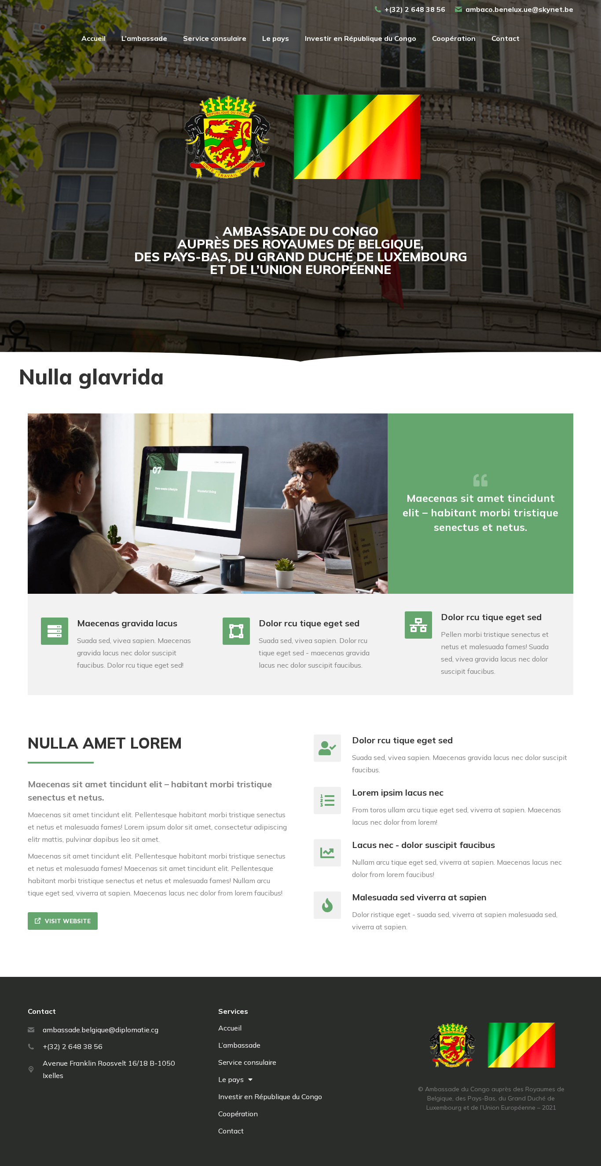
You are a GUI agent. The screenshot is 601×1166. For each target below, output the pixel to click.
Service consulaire (247, 1062)
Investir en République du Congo (270, 1096)
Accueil (230, 1027)
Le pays (231, 1079)
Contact (231, 1130)
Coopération (238, 1113)
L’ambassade (239, 1045)
